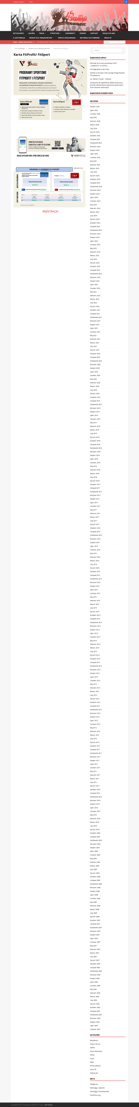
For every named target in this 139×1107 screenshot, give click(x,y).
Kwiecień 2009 (95, 862)
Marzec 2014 (94, 648)
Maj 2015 (93, 597)
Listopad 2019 (95, 401)
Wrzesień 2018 (95, 452)
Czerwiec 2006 (95, 986)
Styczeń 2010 (94, 829)
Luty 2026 (93, 128)
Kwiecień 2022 (95, 295)
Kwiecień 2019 (95, 426)
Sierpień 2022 (95, 281)
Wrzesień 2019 (95, 408)
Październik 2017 (96, 492)
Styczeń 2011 (94, 786)
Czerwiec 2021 (95, 332)
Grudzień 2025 (95, 136)
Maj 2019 (93, 423)
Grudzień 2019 (95, 397)
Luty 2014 (93, 651)
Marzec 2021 (94, 343)
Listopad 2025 (95, 139)
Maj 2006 (93, 989)
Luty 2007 (93, 957)
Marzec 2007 (94, 953)
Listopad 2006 (95, 967)
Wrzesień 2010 (95, 800)
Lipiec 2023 (94, 241)
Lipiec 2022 (94, 284)
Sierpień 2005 (95, 1022)
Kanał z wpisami (97, 1088)
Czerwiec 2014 (95, 637)
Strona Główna (95, 1066)
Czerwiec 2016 (95, 550)
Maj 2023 (93, 248)
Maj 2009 (93, 858)
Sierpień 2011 (95, 760)
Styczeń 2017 (94, 524)
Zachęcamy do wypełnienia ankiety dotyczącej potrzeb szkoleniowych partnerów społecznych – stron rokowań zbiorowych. (107, 85)
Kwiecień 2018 (95, 470)
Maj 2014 (93, 641)
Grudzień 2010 (95, 789)
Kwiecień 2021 (95, 339)
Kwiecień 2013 (95, 688)
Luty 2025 (93, 172)
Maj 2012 (93, 728)
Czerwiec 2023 (95, 245)
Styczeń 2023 (94, 263)
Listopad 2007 (95, 924)
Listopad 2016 (95, 532)
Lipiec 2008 (94, 895)
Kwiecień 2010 (95, 819)
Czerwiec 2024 (95, 201)
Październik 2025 (96, 143)
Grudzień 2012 (95, 702)
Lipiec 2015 (94, 590)
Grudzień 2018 (95, 441)
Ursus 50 (107, 38)
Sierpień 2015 (95, 586)
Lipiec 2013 (94, 677)
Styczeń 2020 (94, 393)
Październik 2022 (96, 274)
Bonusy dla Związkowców (40, 38)
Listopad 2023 (95, 226)
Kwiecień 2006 (95, 993)
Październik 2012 (96, 710)
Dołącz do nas (109, 33)
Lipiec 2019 (94, 415)
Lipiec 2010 (94, 808)
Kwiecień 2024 (95, 208)
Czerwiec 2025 (95, 157)
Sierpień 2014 (95, 630)
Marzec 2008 (94, 909)
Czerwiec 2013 (95, 680)
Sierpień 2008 (95, 891)
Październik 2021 (96, 317)
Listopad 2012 (95, 706)
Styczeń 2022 (94, 306)
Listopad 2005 (95, 1011)
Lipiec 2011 (94, 764)
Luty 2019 (93, 433)
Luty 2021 (93, 346)
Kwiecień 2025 (95, 165)
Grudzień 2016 (95, 528)
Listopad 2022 (95, 270)
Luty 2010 (93, 826)
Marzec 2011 (94, 779)
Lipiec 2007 (94, 938)
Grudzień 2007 (95, 920)
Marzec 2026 (94, 125)
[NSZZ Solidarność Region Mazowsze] (69, 30)
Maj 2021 (93, 335)
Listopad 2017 (95, 488)
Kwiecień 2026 (95, 121)
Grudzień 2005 (95, 1007)
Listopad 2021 (95, 314)
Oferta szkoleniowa (66, 38)
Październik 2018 (96, 448)
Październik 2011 (96, 753)
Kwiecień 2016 (95, 557)
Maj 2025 (93, 161)
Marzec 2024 (94, 212)
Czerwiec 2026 (95, 114)
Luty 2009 (93, 869)
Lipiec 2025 (94, 154)
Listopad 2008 (95, 880)
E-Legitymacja (19, 38)
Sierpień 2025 (95, 150)
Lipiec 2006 (94, 982)
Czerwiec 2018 (95, 463)
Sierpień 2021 (95, 325)
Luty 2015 (93, 608)
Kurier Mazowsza (96, 1051)
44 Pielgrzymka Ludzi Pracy (99, 69)
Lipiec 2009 (94, 851)
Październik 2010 (96, 797)
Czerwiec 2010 (95, 811)
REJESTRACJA (50, 211)
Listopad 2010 (95, 793)
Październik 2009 (96, 840)
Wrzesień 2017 (95, 495)
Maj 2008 (93, 902)
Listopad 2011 (95, 749)
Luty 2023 (93, 259)
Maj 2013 (93, 684)
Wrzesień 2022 (95, 277)
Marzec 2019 (94, 430)
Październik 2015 (96, 579)
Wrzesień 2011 (95, 757)
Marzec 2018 (94, 473)
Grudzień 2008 (95, 877)
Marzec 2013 (94, 691)
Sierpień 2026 (95, 107)
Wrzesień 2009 (95, 844)
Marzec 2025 (94, 168)
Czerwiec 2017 (95, 506)
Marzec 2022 (94, 299)
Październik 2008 (96, 884)
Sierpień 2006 (95, 978)
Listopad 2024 (95, 183)
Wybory (83, 33)
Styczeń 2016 (94, 568)
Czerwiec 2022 (95, 288)
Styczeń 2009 (94, 873)
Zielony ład (94, 1073)
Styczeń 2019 (94, 437)
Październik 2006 (96, 971)
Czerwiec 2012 (95, 724)
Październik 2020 (96, 361)
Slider (92, 1062)
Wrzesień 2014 (95, 626)
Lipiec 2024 (94, 197)
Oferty (92, 1055)
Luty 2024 (93, 216)
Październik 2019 (96, 404)
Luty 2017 (93, 521)
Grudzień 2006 (95, 964)
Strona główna (18, 2)
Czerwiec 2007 (95, 942)
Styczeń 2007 (94, 960)
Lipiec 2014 (94, 633)
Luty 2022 (93, 303)
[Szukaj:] (114, 42)
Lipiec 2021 (94, 328)
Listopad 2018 (95, 444)
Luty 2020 (93, 390)
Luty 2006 (93, 1000)
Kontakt (94, 33)
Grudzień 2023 (95, 223)
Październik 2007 (96, 928)
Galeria (31, 33)
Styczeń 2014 (94, 655)
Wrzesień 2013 (95, 670)
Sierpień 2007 (95, 935)
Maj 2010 (93, 815)
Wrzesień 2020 (95, 364)
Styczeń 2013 (94, 699)
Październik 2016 (96, 535)
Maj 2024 (93, 205)
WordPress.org (95, 1095)
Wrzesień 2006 (95, 975)
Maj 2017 (93, 510)
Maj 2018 (93, 466)
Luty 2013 (93, 695)
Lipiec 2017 (94, 503)
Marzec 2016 (94, 561)
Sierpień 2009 (95, 848)
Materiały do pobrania (90, 38)
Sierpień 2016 (95, 542)
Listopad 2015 (95, 575)
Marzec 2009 (94, 866)
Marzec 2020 (94, 386)
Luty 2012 (93, 739)
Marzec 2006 (94, 996)
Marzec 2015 (94, 604)
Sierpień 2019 (95, 412)
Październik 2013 (96, 666)
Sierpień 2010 (95, 804)
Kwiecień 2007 (95, 949)
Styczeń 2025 (94, 176)
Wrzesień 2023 (95, 234)
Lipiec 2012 (94, 720)
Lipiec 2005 (94, 1026)
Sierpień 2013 (95, 673)
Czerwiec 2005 (95, 1029)
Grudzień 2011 (95, 746)
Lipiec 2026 (94, 110)
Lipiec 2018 (94, 459)
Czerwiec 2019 (95, 419)
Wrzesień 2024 (95, 190)
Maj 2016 (93, 553)
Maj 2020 (93, 379)
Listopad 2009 (95, 837)
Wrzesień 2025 (95, 147)
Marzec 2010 (94, 822)
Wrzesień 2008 (95, 887)
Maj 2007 (93, 946)
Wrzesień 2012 (95, 713)
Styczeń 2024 (94, 219)
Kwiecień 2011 (95, 775)
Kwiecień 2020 (95, 383)
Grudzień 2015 (95, 571)
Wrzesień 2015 (95, 582)
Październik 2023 (96, 230)
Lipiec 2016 (94, 546)
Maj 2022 (93, 292)
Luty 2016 (93, 564)
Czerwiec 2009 (95, 855)
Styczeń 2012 (94, 742)
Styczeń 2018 (94, 481)
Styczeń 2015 (94, 612)
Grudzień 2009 (95, 833)
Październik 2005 (96, 1015)
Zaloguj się (94, 1084)
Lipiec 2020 (94, 372)
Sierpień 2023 (95, 237)
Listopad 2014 (95, 619)
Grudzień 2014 (95, 615)
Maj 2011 (93, 771)
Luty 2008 (93, 913)
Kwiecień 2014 (95, 644)
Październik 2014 (96, 622)
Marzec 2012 (94, 735)
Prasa (41, 33)
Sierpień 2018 (95, 455)
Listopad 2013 (95, 662)
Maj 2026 (93, 117)
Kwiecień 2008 (95, 906)
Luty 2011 (93, 782)
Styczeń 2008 (94, 917)
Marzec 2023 (94, 255)
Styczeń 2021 (94, 350)
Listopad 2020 (95, 357)
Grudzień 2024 (95, 179)
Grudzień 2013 (95, 659)
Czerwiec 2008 (95, 898)
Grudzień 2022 (95, 266)
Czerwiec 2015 (95, 593)
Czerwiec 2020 (95, 375)
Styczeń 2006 (94, 1004)
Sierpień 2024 (95, 194)
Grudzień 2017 (95, 484)
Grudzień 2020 (95, 354)
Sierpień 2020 (95, 368)
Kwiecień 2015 (95, 601)
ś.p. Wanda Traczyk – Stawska (100, 79)
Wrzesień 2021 (95, 321)
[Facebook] (126, 2)
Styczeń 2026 (94, 132)
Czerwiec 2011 (95, 768)
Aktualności (18, 33)
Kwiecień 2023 (95, 252)
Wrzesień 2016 (95, 539)
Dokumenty (70, 33)
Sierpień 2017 (95, 499)
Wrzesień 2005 (95, 1018)
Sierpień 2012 (95, 717)
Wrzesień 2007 (95, 931)
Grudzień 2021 (95, 310)
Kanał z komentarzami (99, 1091)
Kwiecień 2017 (95, 513)
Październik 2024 (96, 186)
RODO (31, 2)
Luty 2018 (93, 477)
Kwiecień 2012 (95, 731)
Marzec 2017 (94, 517)
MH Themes (49, 1105)
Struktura (54, 33)
